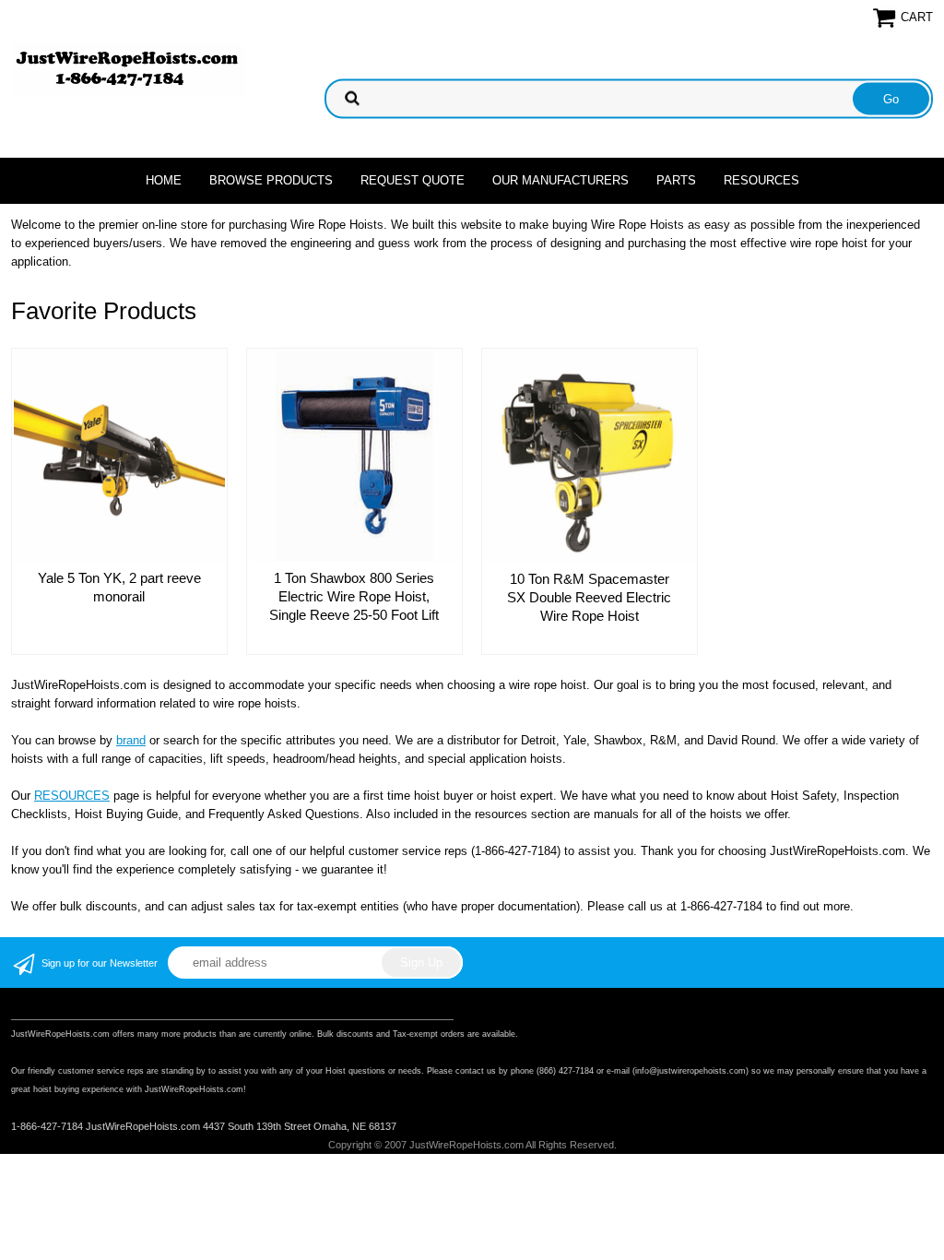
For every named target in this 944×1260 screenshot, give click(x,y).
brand (131, 740)
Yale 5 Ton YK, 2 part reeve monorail (119, 587)
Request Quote (412, 180)
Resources (761, 180)
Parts (676, 180)
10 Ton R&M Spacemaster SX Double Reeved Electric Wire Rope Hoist (589, 597)
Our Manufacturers (560, 180)
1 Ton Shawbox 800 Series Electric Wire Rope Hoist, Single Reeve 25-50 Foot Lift (354, 596)
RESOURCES (72, 795)
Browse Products (271, 180)
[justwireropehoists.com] (128, 68)
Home (164, 180)
